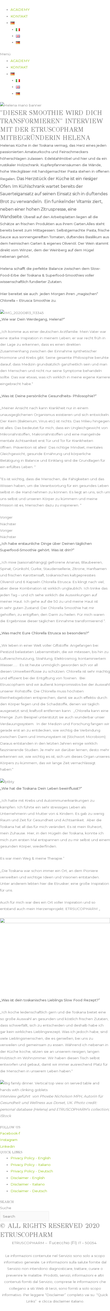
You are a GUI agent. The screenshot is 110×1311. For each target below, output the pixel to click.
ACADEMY (20, 9)
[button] (55, 54)
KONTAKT (19, 16)
